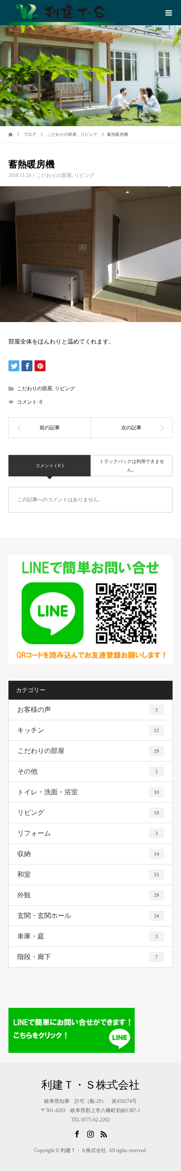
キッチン (88, 730)
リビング (84, 175)
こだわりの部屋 (54, 175)
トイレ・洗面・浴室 (88, 792)
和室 (88, 874)
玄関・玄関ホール (88, 915)
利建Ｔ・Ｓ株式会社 (90, 1085)
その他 (87, 771)
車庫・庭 (87, 936)
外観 (88, 895)
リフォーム (87, 833)
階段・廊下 (87, 956)
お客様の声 (87, 709)
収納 (88, 853)
